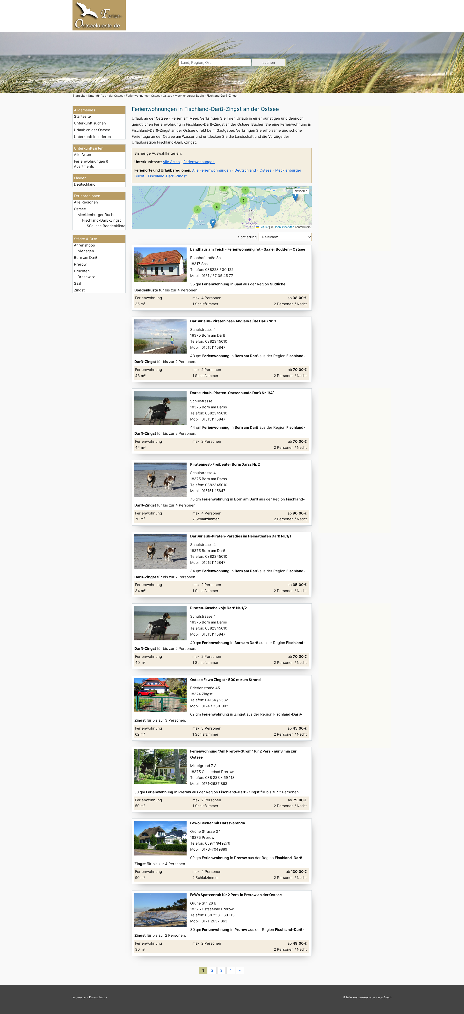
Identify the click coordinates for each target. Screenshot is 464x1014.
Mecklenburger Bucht (96, 214)
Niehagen (86, 251)
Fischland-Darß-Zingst (101, 220)
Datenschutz (97, 997)
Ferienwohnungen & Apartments (91, 164)
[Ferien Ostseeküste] (99, 29)
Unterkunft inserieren (92, 136)
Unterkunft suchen (90, 123)
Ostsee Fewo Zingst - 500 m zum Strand (225, 679)
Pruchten (82, 271)
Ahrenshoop (84, 245)
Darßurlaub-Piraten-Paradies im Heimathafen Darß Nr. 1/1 (240, 536)
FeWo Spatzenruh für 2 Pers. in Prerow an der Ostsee (236, 894)
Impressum (79, 997)
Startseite (82, 116)
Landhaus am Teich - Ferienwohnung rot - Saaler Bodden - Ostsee (247, 249)
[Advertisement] (355, 178)
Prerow (80, 264)
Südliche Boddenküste (106, 226)
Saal (77, 283)
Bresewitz (86, 277)
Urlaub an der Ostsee (92, 130)
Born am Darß (85, 257)
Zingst (79, 290)
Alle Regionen (86, 202)
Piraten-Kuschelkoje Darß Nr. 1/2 (218, 608)
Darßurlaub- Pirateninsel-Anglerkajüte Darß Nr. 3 (233, 321)
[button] (295, 197)
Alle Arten (82, 154)
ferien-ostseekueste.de (360, 997)
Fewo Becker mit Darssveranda (217, 823)
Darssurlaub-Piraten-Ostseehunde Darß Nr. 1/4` (232, 393)
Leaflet (263, 227)
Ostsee (80, 209)
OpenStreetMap (284, 227)
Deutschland (84, 184)
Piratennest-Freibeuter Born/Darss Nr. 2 (225, 464)
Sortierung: (248, 237)
